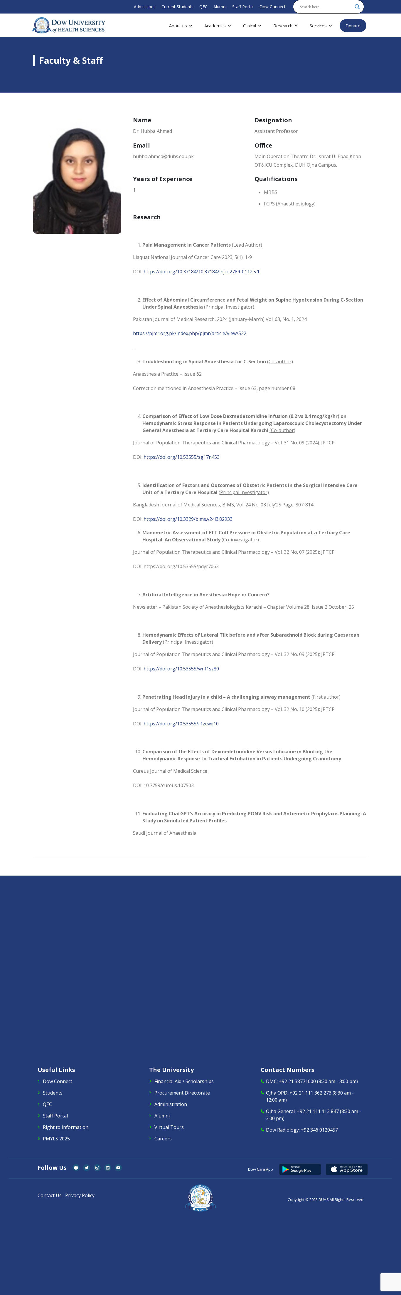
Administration (170, 1104)
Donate (353, 26)
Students (53, 1093)
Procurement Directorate (182, 1093)
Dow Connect (273, 6)
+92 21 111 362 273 (310, 1093)
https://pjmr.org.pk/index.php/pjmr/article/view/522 (189, 333)
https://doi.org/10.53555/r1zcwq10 (181, 723)
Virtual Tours (169, 1127)
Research (282, 26)
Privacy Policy (80, 1195)
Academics (215, 26)
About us (178, 26)
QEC (203, 6)
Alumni (219, 6)
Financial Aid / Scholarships (184, 1081)
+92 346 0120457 (319, 1130)
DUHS (324, 1199)
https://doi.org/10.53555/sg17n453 (182, 457)
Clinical (249, 26)
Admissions (145, 6)
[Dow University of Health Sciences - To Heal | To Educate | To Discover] (68, 25)
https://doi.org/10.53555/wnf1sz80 (181, 668)
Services (318, 26)
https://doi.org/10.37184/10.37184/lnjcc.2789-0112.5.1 (202, 271)
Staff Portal (243, 6)
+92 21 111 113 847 (318, 1111)
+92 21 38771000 (297, 1081)
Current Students (177, 6)
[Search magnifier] (357, 7)
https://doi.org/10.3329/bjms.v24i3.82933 (188, 519)
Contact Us (50, 1195)
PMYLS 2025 (56, 1138)
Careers (163, 1138)
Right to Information (65, 1127)
